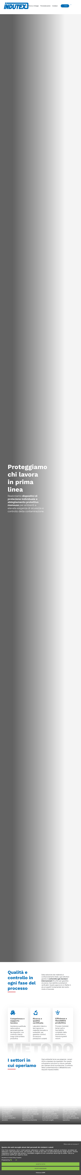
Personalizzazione (45, 6)
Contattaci (55, 6)
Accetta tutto (40, 1164)
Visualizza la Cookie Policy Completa (11, 1157)
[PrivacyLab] (13, 1160)
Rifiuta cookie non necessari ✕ (71, 1144)
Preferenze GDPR (40, 1172)
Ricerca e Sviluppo (33, 6)
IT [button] (70, 4)
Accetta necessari (40, 1168)
